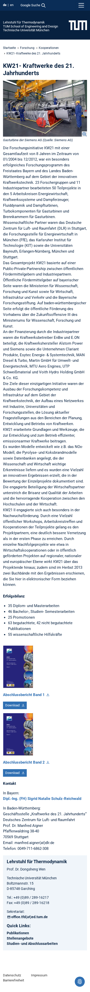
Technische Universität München (26, 30)
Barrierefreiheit (13, 980)
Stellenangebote (20, 938)
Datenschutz (12, 975)
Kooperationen (49, 48)
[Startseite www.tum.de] (78, 25)
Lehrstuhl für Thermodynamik (24, 22)
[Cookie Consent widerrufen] (80, 982)
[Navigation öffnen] (81, 5)
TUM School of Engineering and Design (30, 26)
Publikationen (18, 933)
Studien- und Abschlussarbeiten (32, 944)
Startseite (9, 48)
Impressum (39, 975)
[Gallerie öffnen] (45, 108)
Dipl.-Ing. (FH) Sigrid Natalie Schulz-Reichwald (42, 798)
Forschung (27, 48)
